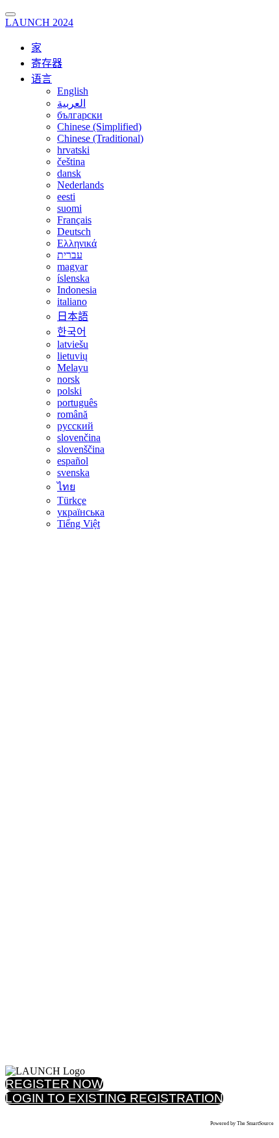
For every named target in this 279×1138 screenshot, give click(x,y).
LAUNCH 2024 (39, 22)
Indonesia (77, 289)
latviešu (72, 344)
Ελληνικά (77, 243)
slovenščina (80, 449)
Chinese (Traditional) (100, 138)
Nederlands (80, 184)
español (72, 460)
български (80, 114)
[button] (54, 1084)
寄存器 (46, 63)
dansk (69, 173)
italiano (72, 301)
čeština (71, 161)
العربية (71, 103)
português (77, 402)
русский (75, 425)
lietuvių (72, 355)
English (72, 91)
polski (69, 390)
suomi (69, 208)
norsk (68, 379)
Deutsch (74, 231)
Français (74, 219)
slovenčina (79, 437)
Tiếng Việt (78, 523)
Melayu (72, 367)
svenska (73, 472)
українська (80, 512)
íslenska (73, 278)
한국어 (71, 331)
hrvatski (73, 149)
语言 (41, 78)
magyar (72, 266)
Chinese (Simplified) (99, 126)
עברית (69, 254)
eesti (66, 196)
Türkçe (71, 500)
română (72, 414)
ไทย (66, 486)
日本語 (72, 316)
